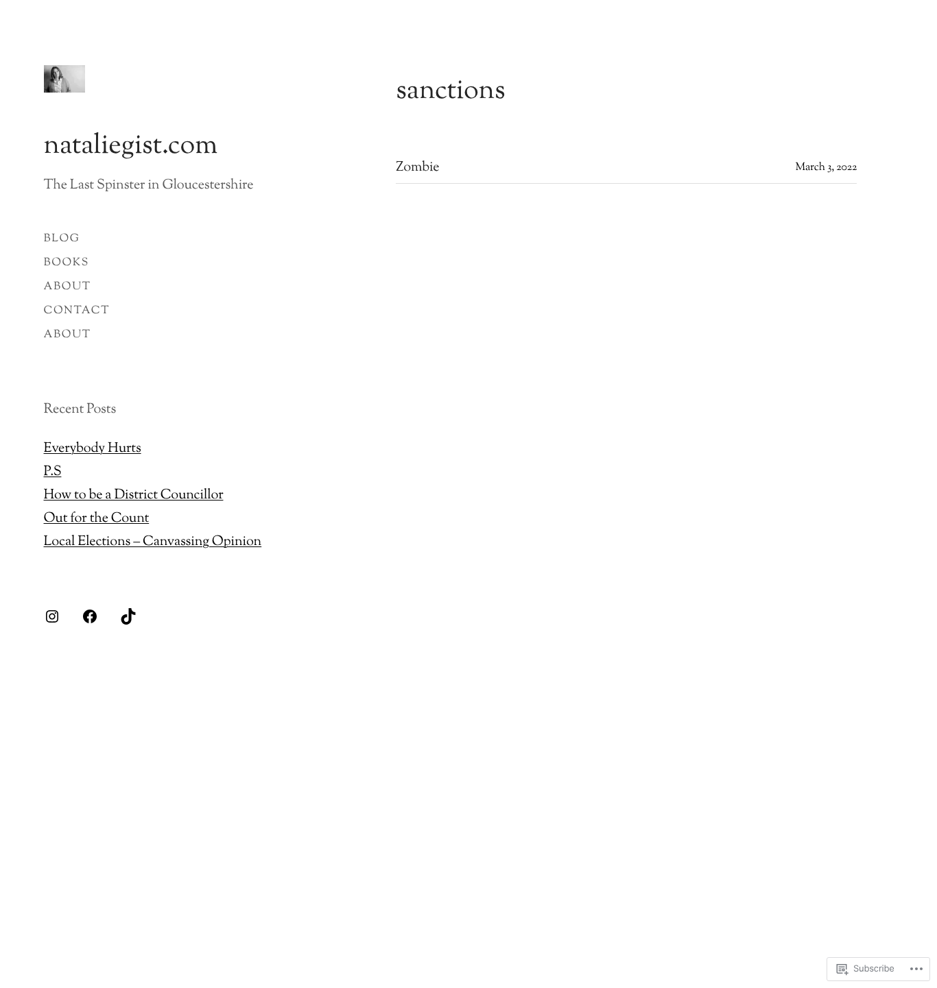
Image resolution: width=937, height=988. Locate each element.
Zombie (417, 168)
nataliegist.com (130, 147)
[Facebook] (90, 616)
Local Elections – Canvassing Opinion (153, 542)
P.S (53, 472)
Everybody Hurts (92, 449)
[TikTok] (128, 616)
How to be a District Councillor (134, 495)
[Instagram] (52, 616)
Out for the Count (97, 519)
